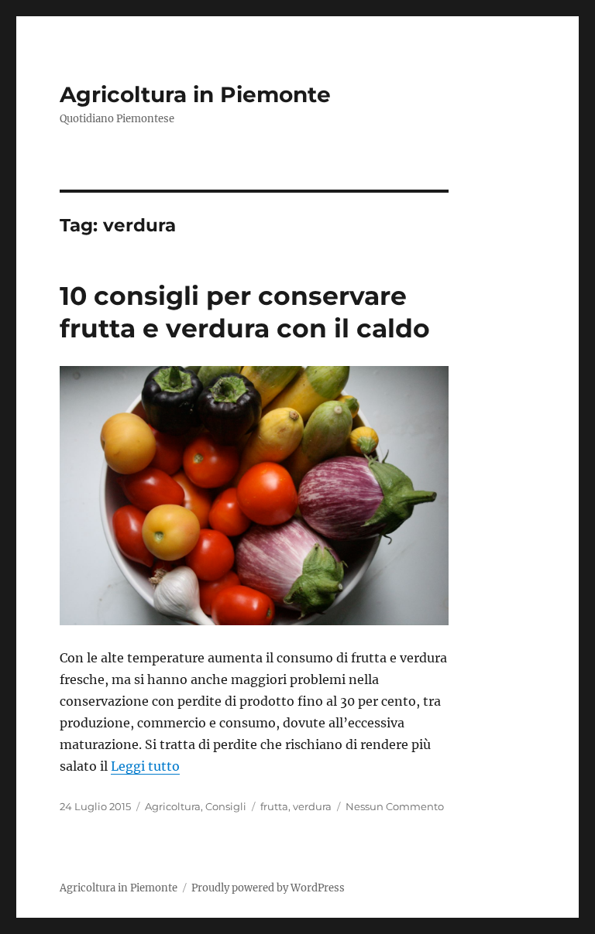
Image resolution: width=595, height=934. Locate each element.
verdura (312, 806)
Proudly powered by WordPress (268, 888)
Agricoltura (173, 806)
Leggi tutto (145, 766)
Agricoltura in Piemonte (195, 94)
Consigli (225, 806)
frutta (274, 806)
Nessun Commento (395, 806)
